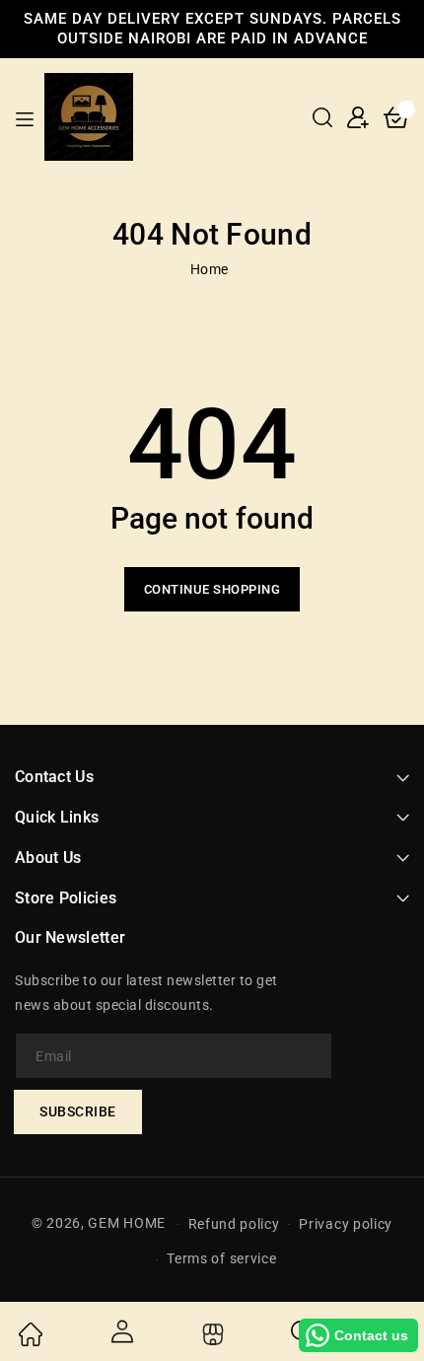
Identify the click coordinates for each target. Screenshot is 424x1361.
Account (120, 1331)
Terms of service (221, 1258)
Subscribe (77, 1111)
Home (209, 269)
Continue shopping (212, 589)
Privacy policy (345, 1224)
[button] (322, 117)
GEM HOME (127, 1223)
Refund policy (234, 1224)
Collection (210, 1334)
